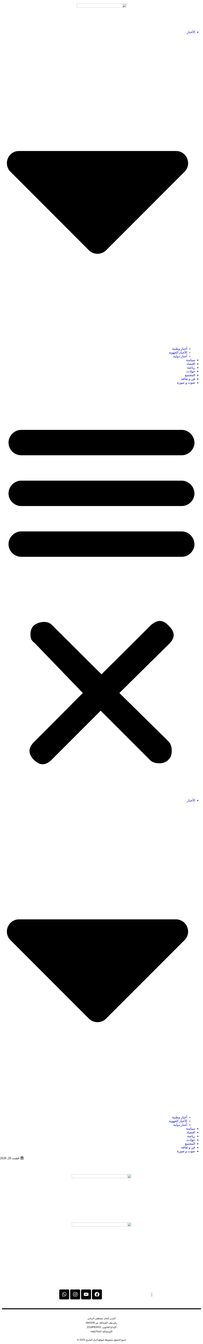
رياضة (191, 367)
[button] (101, 591)
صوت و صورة (186, 382)
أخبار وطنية (179, 348)
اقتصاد (191, 363)
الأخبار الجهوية (178, 352)
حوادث (190, 371)
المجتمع (190, 375)
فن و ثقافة (188, 379)
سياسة (190, 360)
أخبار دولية (180, 356)
